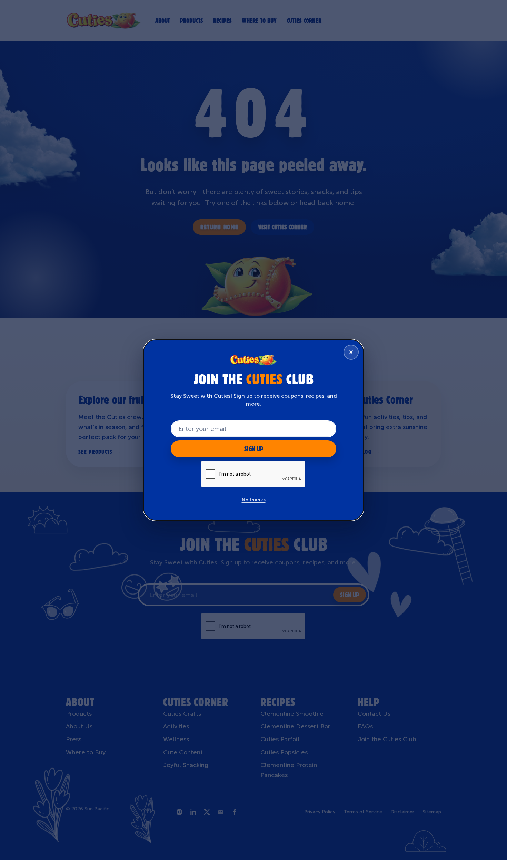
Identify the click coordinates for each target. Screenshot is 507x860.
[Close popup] (351, 352)
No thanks (254, 500)
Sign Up (253, 448)
